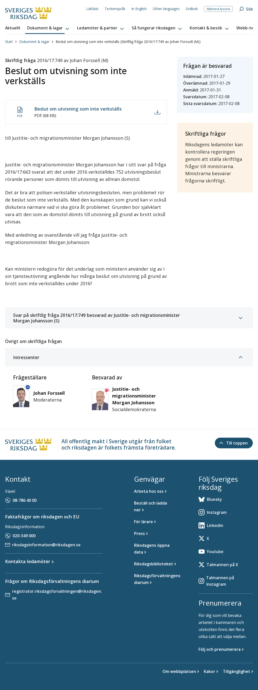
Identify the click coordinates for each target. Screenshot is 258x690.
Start (9, 41)
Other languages (166, 8)
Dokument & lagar (34, 41)
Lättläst (92, 8)
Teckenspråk (115, 8)
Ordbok (192, 8)
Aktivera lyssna (218, 9)
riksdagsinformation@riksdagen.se (46, 545)
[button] (48, 28)
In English (139, 8)
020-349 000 (24, 535)
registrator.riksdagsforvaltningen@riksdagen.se (57, 594)
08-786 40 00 (25, 500)
